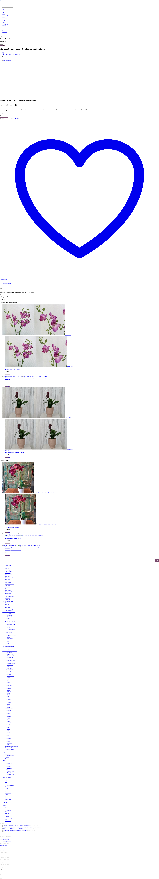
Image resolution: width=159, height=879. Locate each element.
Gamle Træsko (7, 607)
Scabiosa (8, 699)
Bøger (8, 637)
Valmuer (8, 704)
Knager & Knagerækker (9, 786)
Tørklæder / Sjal (8, 821)
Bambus (8, 727)
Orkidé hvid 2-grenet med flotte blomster (13, 550)
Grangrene (9, 716)
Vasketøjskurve (7, 758)
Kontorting (9, 640)
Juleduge (8, 808)
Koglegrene (9, 719)
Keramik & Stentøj (8, 632)
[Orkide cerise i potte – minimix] (6, 60)
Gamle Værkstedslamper (9, 609)
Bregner (8, 729)
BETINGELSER (5, 15)
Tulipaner (9, 702)
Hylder (6, 782)
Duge (6, 807)
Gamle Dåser (7, 568)
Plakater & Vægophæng (11, 616)
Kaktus (8, 736)
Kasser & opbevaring (8, 783)
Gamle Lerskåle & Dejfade (9, 584)
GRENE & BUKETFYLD (9, 708)
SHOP (3, 9)
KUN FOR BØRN (5, 649)
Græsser (8, 718)
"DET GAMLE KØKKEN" (7, 565)
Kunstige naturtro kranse (9, 747)
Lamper (6, 761)
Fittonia (8, 732)
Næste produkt (5, 59)
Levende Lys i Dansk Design (10, 772)
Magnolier (9, 688)
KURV (3, 20)
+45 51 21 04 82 (6, 839)
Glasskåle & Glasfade (11, 624)
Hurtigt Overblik (68, 335)
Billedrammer (9, 615)
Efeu (8, 730)
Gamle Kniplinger (8, 573)
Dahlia (8, 677)
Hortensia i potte (10, 657)
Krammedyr (7, 814)
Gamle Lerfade (7, 580)
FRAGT (3, 14)
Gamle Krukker (7, 579)
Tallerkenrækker (8, 799)
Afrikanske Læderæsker (11, 635)
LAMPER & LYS (5, 760)
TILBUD (4, 12)
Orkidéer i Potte (16, 118)
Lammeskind (7, 816)
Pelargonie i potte (10, 666)
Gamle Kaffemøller (8, 571)
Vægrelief (9, 619)
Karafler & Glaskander (11, 627)
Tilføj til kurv (2, 45)
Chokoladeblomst (10, 676)
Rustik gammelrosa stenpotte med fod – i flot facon (14, 381)
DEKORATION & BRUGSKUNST (8, 612)
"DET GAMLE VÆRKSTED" (7, 601)
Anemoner (9, 672)
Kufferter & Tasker (10, 785)
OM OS (3, 17)
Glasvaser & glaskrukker (11, 626)
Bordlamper (9, 763)
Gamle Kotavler (8, 576)
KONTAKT (4, 18)
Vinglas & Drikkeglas (11, 629)
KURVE (3, 752)
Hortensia (9, 680)
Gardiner (6, 811)
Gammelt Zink (7, 599)
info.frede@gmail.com (7, 841)
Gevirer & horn (10, 638)
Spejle (6, 796)
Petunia (8, 694)
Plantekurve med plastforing (10, 755)
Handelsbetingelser (3, 845)
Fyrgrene (9, 715)
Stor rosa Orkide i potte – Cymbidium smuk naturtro (11, 54)
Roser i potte (9, 668)
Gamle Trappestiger (8, 605)
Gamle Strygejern (8, 588)
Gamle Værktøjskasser (9, 610)
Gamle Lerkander (8, 582)
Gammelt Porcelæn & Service (10, 596)
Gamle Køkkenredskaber (9, 577)
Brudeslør (9, 674)
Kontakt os (2, 850)
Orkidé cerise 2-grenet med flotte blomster (13, 538)
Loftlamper (9, 766)
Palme (8, 741)
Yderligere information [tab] (6, 283)
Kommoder (7, 788)
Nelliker (8, 690)
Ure (8, 643)
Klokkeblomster (10, 683)
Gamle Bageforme (8, 566)
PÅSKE (3, 800)
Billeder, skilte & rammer (9, 613)
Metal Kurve (7, 754)
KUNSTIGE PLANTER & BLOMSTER (9, 651)
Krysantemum (9, 685)
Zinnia (8, 705)
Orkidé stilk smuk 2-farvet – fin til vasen (12, 369)
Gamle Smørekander (8, 602)
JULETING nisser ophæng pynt (8, 646)
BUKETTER (7, 707)
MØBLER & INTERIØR (6, 777)
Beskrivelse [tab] (4, 281)
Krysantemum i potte (11, 660)
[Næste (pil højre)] (1, 878)
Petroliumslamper (10, 771)
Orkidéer (6, 367)
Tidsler (8, 724)
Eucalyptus (9, 713)
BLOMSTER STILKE (9, 669)
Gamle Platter (7, 587)
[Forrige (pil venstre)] (0, 878)
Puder (6, 819)
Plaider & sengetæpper (9, 818)
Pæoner (8, 693)
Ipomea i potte (10, 658)
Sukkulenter (9, 744)
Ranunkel (9, 696)
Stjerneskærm (9, 701)
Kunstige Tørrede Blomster (10, 749)
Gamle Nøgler (7, 585)
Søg (0, 557)
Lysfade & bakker (8, 775)
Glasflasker (9, 623)
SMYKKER (4, 802)
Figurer (6, 630)
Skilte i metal (9, 618)
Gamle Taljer (7, 604)
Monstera (9, 738)
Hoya (8, 735)
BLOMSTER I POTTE (9, 652)
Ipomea (8, 682)
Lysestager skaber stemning (10, 774)
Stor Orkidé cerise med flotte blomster (12, 527)
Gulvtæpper (7, 813)
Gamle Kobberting (8, 574)
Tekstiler (4, 805)
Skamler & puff (8, 793)
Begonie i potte (10, 654)
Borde (6, 780)
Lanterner (6, 769)
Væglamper (9, 768)
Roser (8, 697)
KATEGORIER (5, 10)
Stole (6, 797)
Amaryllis (9, 671)
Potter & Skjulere (7, 379)
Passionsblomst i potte (11, 663)
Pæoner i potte (10, 665)
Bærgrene (9, 710)
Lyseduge (9, 810)
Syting (8, 641)
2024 (7, 869)
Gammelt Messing (8, 593)
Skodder (6, 794)
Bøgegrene (9, 711)
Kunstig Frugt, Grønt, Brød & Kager (11, 746)
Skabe (6, 791)
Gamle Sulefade (8, 590)
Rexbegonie (9, 743)
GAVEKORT (4, 644)
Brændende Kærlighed (11, 655)
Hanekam (9, 679)
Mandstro (9, 721)
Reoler (6, 789)
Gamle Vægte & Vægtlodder (10, 591)
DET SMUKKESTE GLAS (10, 621)
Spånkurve (7, 757)
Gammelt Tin (7, 598)
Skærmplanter (9, 722)
